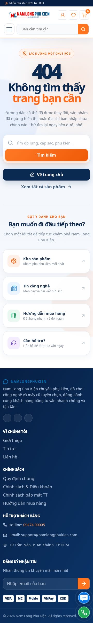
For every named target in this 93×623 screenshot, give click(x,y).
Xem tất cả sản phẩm (43, 187)
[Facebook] (7, 418)
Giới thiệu (12, 440)
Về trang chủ (50, 174)
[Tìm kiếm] (83, 29)
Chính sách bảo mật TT (25, 495)
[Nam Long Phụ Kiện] (30, 15)
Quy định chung (18, 478)
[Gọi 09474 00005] (84, 612)
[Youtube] (28, 418)
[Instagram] (18, 418)
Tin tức (10, 448)
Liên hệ (10, 457)
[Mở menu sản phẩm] (9, 29)
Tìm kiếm (46, 155)
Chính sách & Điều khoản (27, 487)
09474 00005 (34, 524)
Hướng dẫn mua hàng (24, 503)
